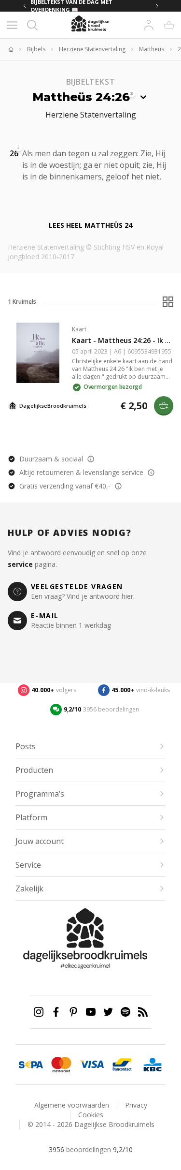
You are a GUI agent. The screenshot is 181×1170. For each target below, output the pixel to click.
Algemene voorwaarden (71, 1105)
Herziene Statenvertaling (92, 49)
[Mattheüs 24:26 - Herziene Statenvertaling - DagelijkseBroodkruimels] (28, 187)
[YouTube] (91, 1012)
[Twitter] (108, 1012)
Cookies (90, 1114)
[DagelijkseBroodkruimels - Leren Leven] (11, 49)
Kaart (79, 329)
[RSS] (143, 1012)
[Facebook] (56, 1012)
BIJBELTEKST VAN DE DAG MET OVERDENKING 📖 (71, 6)
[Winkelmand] (169, 25)
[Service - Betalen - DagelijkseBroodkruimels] (30, 1064)
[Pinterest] (73, 1012)
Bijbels (36, 49)
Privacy (136, 1105)
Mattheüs (151, 49)
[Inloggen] (148, 25)
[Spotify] (125, 1012)
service (20, 564)
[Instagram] (38, 1012)
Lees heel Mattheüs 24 (90, 225)
